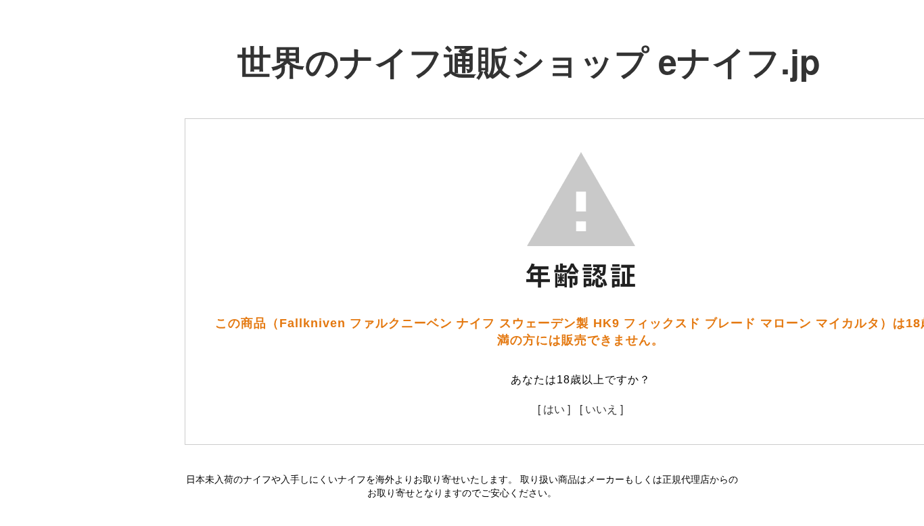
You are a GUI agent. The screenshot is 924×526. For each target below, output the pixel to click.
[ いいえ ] (601, 408)
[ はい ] (554, 408)
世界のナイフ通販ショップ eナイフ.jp (529, 61)
